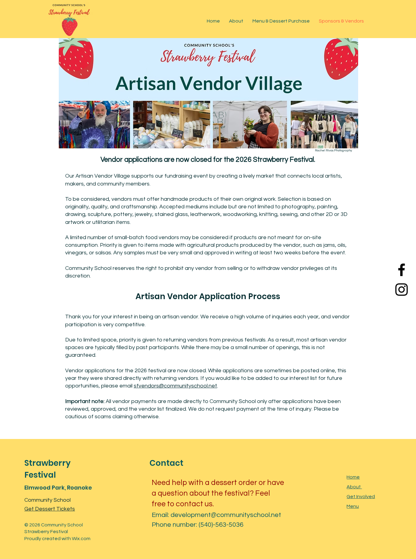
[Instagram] (401, 289)
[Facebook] (401, 269)
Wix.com (81, 538)
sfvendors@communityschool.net (175, 386)
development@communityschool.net (226, 514)
